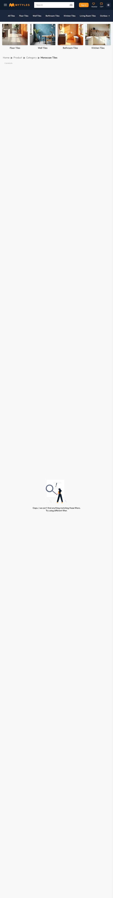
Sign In (83, 5)
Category (31, 57)
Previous (4, 36)
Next (108, 36)
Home (6, 57)
